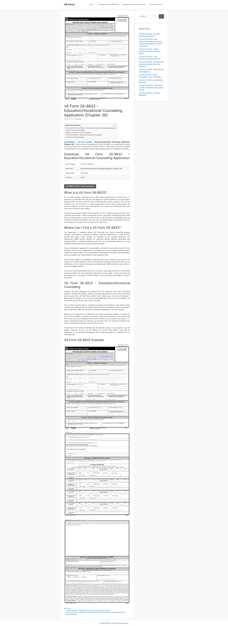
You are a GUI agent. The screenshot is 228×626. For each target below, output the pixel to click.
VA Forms (69, 4)
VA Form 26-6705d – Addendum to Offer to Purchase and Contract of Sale (151, 87)
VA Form (68, 608)
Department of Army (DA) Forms (109, 4)
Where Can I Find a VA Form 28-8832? (79, 132)
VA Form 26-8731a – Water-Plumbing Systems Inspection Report (149, 51)
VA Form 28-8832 (85, 142)
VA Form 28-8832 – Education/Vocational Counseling (84, 135)
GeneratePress (123, 623)
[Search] (161, 16)
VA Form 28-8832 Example (75, 137)
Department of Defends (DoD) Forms (134, 4)
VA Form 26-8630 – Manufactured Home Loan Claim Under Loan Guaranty (151, 64)
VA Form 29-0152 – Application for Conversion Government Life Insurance (88, 610)
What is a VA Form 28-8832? (76, 130)
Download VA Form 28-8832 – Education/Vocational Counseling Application (91, 128)
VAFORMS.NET (69, 142)
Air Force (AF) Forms (155, 4)
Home (91, 4)
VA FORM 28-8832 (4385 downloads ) (80, 186)
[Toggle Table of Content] (114, 125)
